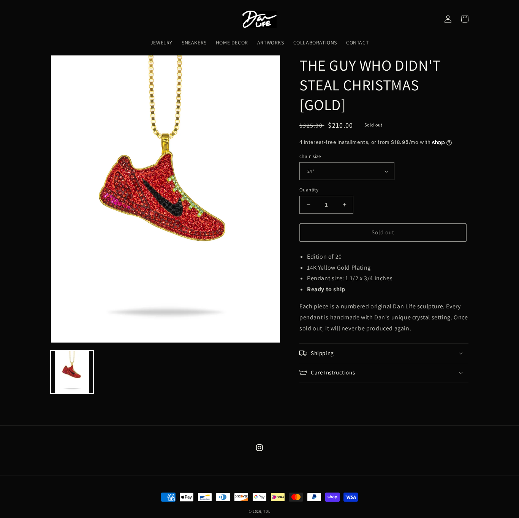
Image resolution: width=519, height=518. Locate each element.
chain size (310, 156)
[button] (383, 353)
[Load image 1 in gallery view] (72, 372)
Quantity (308, 189)
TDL (266, 511)
